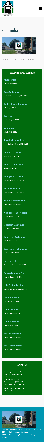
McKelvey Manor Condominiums (14, 176)
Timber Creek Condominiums (14, 285)
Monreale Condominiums (12, 188)
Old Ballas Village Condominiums (15, 200)
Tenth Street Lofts (10, 261)
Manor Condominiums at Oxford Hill (16, 273)
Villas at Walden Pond (11, 321)
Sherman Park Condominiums (14, 224)
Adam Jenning (23, 59)
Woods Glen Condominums (13, 345)
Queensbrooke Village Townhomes (15, 212)
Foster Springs (9, 128)
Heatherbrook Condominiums (14, 140)
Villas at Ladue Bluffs (11, 309)
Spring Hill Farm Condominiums (14, 237)
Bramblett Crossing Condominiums (16, 104)
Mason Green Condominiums (13, 164)
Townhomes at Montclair (12, 297)
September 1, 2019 (7, 59)
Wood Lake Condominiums (13, 333)
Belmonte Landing (10, 79)
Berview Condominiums (12, 92)
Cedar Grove (8, 116)
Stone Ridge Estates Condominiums (16, 249)
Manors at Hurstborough (12, 152)
